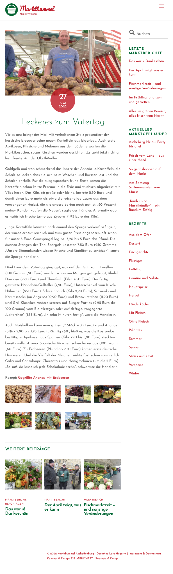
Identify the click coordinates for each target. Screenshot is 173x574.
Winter (134, 373)
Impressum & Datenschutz (145, 553)
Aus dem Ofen (140, 235)
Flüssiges (135, 261)
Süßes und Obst (141, 356)
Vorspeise (136, 365)
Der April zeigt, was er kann (146, 73)
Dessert (134, 243)
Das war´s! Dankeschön (16, 511)
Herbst (134, 295)
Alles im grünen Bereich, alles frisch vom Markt (147, 114)
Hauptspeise (138, 287)
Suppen (134, 347)
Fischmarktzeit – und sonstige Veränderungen (99, 509)
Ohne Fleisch (139, 321)
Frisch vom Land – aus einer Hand (146, 158)
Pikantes (135, 330)
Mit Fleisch (137, 313)
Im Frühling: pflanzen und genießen (145, 100)
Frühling (135, 269)
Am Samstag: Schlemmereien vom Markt (144, 187)
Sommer (135, 339)
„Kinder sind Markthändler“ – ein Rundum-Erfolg (144, 206)
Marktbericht (15, 500)
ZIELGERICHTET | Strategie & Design (94, 558)
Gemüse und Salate (144, 278)
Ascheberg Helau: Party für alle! (147, 144)
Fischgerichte (139, 252)
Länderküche (139, 304)
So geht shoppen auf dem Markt (145, 172)
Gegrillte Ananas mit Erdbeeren (43, 378)
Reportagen (14, 504)
